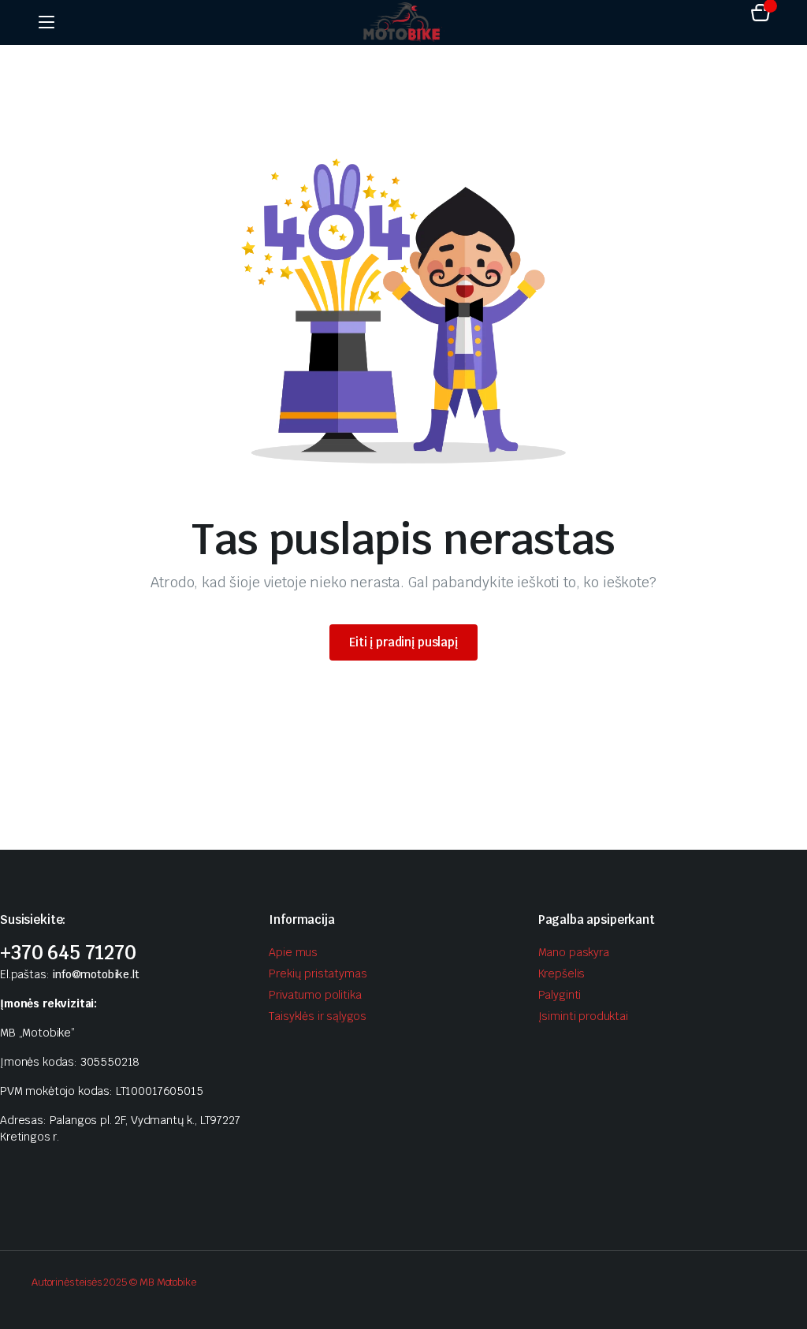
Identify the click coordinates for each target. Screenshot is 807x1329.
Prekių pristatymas (317, 973)
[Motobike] (403, 21)
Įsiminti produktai (583, 1016)
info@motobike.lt (95, 974)
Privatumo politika (315, 995)
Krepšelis (562, 973)
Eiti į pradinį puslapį (403, 642)
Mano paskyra (573, 952)
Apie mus (293, 952)
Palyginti (560, 995)
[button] (760, 15)
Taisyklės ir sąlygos (317, 1016)
